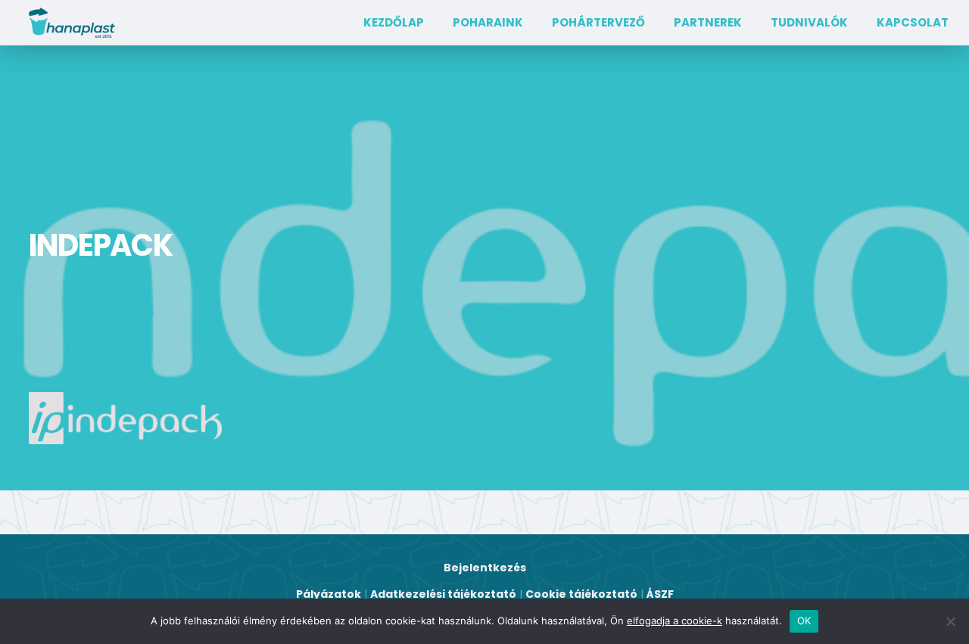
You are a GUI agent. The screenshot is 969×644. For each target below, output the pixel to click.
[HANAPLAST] (71, 22)
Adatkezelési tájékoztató (443, 594)
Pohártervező (598, 22)
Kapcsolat (913, 22)
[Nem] (950, 621)
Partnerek (708, 22)
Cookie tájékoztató (581, 594)
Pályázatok (328, 594)
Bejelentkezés (485, 567)
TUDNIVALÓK (809, 22)
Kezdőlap (393, 22)
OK (804, 620)
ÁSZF (660, 594)
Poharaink (488, 22)
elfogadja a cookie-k (674, 620)
